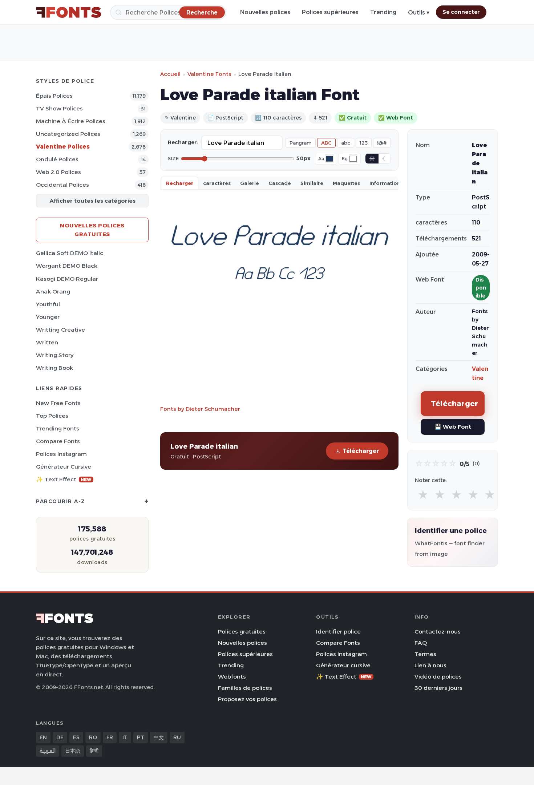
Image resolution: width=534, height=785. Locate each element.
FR (109, 737)
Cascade (279, 183)
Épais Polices (54, 95)
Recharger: (183, 142)
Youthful (48, 304)
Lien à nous (430, 665)
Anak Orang (53, 291)
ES (76, 737)
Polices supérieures (330, 12)
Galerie (249, 183)
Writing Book (54, 367)
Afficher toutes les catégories (92, 200)
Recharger (179, 183)
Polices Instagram (61, 453)
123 (364, 143)
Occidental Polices (62, 184)
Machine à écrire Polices (70, 121)
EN (43, 737)
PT (140, 737)
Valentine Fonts (209, 73)
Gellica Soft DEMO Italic (69, 253)
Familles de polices (245, 687)
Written (47, 342)
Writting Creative (60, 329)
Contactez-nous (437, 631)
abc (345, 143)
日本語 (72, 751)
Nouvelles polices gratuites (92, 230)
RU (177, 737)
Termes (425, 654)
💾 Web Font (452, 426)
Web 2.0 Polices (58, 172)
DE (60, 737)
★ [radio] (423, 495)
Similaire (311, 183)
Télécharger (361, 451)
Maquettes (346, 183)
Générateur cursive (63, 466)
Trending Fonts (57, 428)
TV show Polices (59, 108)
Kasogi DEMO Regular (67, 278)
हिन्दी (94, 751)
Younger (48, 316)
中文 (159, 737)
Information (384, 183)
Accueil (170, 73)
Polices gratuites (242, 631)
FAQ (420, 642)
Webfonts (232, 676)
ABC (326, 143)
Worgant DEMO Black (66, 265)
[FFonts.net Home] (68, 12)
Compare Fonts (58, 441)
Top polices (52, 415)
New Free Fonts (58, 403)
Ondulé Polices (57, 159)
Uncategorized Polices (68, 133)
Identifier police (338, 631)
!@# (382, 143)
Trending (383, 12)
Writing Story (54, 355)
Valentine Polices (63, 146)
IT (125, 737)
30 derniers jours (438, 687)
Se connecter (461, 12)
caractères (217, 183)
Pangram (301, 143)
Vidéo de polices (438, 676)
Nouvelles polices (265, 12)
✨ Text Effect (64, 479)
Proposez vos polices (247, 699)
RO (93, 737)
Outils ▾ (418, 12)
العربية (48, 751)
